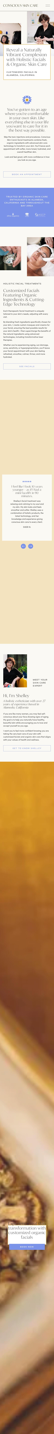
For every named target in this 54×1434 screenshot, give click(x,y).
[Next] (31, 546)
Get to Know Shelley (27, 748)
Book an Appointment (27, 174)
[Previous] (23, 546)
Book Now (27, 1247)
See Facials (27, 366)
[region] (27, 512)
